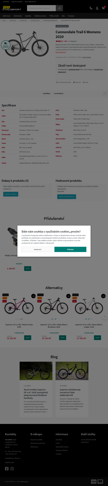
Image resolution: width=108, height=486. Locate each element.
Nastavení (37, 249)
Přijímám (70, 249)
